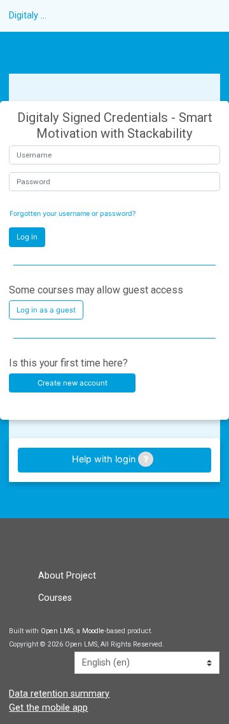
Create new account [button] (73, 383)
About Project (67, 575)
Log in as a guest (46, 309)
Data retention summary (59, 693)
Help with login (105, 458)
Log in (27, 236)
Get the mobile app (48, 707)
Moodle (93, 631)
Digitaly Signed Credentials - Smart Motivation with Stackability (30, 15)
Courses (55, 598)
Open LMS (57, 631)
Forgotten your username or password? (72, 214)
